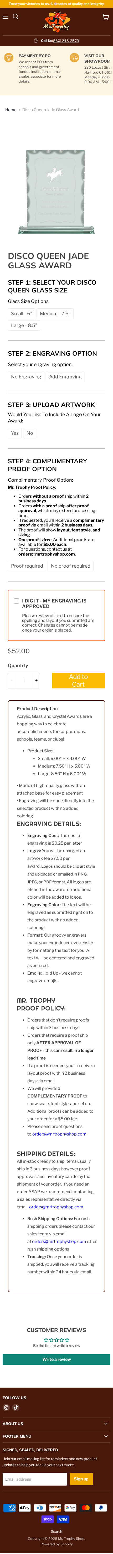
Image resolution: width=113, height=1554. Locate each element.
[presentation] (28, 301)
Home (11, 110)
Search (56, 1531)
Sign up (81, 1478)
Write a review (56, 1359)
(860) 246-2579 (65, 41)
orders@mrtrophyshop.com (59, 1134)
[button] (21, 313)
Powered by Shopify (56, 1544)
